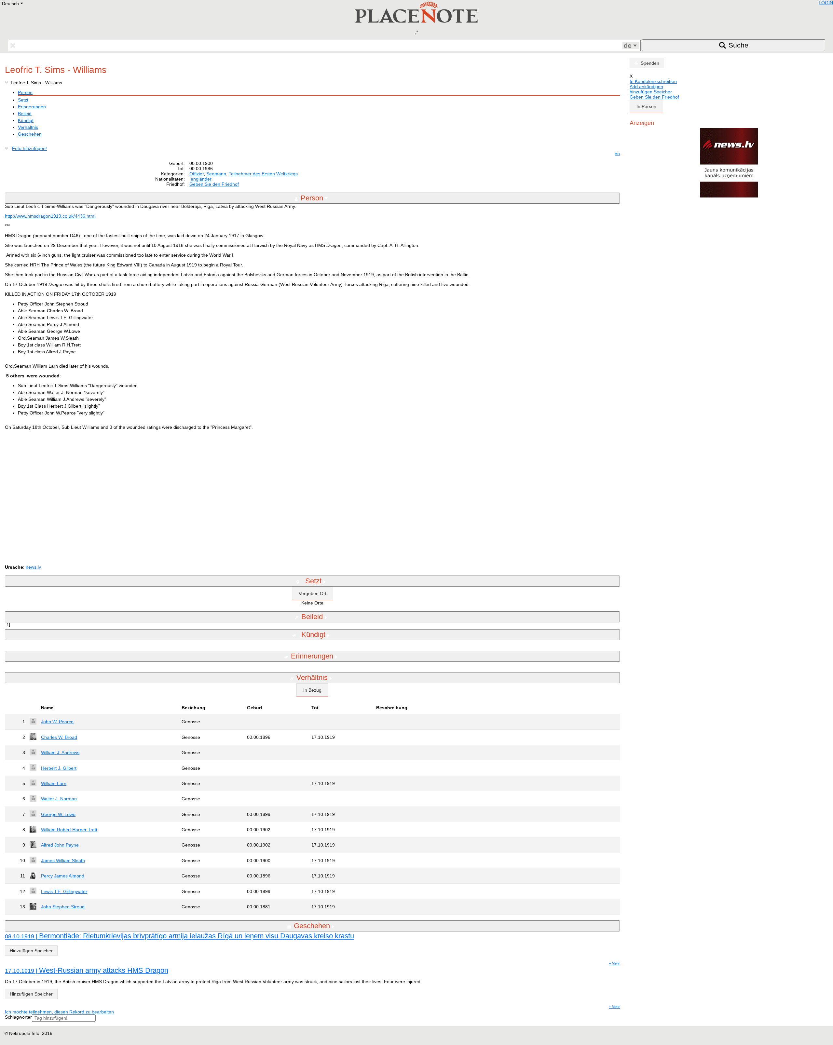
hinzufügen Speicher (651, 91)
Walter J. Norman (59, 798)
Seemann (216, 173)
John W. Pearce (57, 721)
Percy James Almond (62, 875)
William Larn (53, 783)
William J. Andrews (60, 752)
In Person (646, 106)
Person (25, 92)
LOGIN (826, 2)
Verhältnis (28, 127)
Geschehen (30, 134)
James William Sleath (63, 860)
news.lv (33, 567)
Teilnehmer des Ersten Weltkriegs (263, 173)
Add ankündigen (646, 86)
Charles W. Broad (59, 737)
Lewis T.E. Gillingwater (64, 891)
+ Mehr (614, 963)
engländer (201, 179)
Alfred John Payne (60, 845)
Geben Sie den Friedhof (214, 184)
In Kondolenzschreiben (653, 81)
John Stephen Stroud (63, 906)
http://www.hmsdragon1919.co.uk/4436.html (50, 216)
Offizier (196, 173)
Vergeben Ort (312, 593)
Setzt (23, 99)
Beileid (25, 113)
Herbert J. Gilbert (58, 768)
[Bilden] (8, 148)
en (617, 153)
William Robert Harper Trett (69, 829)
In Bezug (312, 690)
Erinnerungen (32, 106)
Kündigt (26, 120)
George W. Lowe (58, 814)
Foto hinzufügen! (29, 148)
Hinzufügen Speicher (31, 950)
